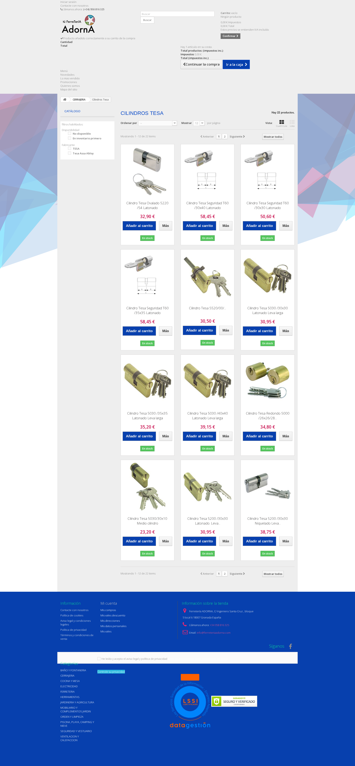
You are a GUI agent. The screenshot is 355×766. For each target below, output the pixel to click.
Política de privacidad (73, 630)
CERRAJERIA (67, 675)
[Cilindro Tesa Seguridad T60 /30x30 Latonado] (267, 171)
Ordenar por (129, 123)
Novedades (67, 74)
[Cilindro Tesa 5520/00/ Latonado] (207, 276)
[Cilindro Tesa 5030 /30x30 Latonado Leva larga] (267, 276)
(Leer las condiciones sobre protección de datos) (198, 659)
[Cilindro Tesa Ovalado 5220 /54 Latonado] (147, 171)
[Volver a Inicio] (65, 99)
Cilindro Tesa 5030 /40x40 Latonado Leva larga (207, 415)
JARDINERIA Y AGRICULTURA (77, 702)
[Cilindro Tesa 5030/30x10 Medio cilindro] (147, 487)
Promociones (68, 82)
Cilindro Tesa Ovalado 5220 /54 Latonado (147, 205)
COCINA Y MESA (70, 681)
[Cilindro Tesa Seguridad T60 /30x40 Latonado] (207, 171)
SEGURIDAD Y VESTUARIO (76, 731)
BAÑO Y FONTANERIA (73, 670)
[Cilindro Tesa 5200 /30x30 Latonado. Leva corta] (207, 487)
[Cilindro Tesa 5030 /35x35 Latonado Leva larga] (147, 381)
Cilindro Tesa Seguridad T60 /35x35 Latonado (147, 310)
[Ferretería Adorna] (97, 25)
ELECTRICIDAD (69, 686)
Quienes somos (70, 86)
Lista (292, 125)
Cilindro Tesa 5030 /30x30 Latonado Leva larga (267, 310)
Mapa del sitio (68, 89)
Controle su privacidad (111, 672)
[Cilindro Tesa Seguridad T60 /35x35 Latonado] (147, 276)
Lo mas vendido (70, 78)
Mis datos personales (113, 626)
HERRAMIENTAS (70, 697)
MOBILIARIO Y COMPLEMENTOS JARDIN (75, 709)
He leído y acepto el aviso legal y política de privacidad (134, 659)
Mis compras (108, 610)
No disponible (82, 133)
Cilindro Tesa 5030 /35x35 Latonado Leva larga (147, 415)
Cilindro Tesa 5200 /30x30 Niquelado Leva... (267, 521)
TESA (76, 148)
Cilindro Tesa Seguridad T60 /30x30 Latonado (268, 205)
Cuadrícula (281, 125)
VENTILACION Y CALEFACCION (69, 738)
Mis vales (105, 631)
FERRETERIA (67, 691)
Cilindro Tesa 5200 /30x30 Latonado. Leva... (207, 521)
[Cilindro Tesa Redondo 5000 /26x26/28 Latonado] (267, 381)
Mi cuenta (108, 603)
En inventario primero (87, 138)
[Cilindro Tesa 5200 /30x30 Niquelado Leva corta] (267, 487)
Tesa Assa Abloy (83, 153)
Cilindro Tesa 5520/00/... (207, 308)
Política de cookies (71, 615)
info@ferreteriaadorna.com (214, 632)
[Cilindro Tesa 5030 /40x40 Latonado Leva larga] (207, 381)
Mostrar (186, 123)
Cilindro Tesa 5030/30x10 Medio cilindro (147, 521)
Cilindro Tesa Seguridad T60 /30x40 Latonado (207, 205)
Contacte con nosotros (74, 5)
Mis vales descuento (112, 615)
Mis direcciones (110, 621)
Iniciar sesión (68, 2)
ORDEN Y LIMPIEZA (71, 717)
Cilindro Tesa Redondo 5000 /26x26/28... (267, 415)
